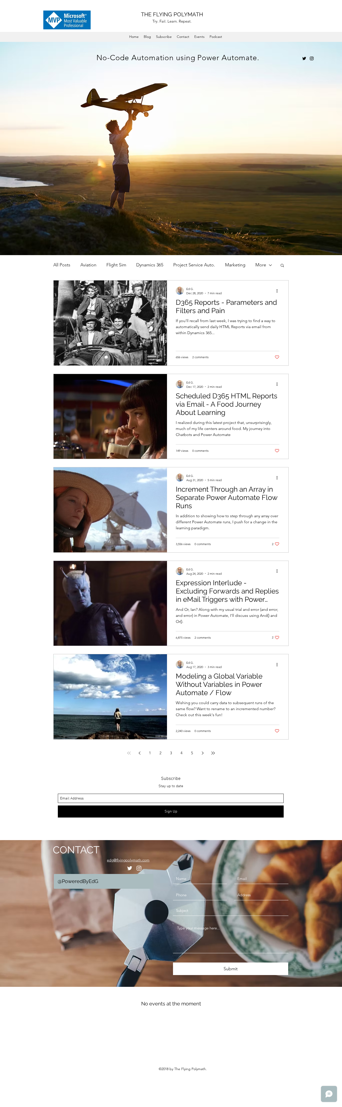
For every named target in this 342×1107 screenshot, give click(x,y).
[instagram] (311, 58)
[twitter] (304, 58)
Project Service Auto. (194, 265)
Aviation (88, 265)
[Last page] (213, 753)
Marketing (235, 265)
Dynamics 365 (149, 265)
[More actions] (279, 291)
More (260, 265)
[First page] (128, 753)
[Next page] (202, 753)
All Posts (61, 265)
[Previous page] (139, 753)
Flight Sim (116, 265)
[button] (282, 265)
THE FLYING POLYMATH (172, 14)
